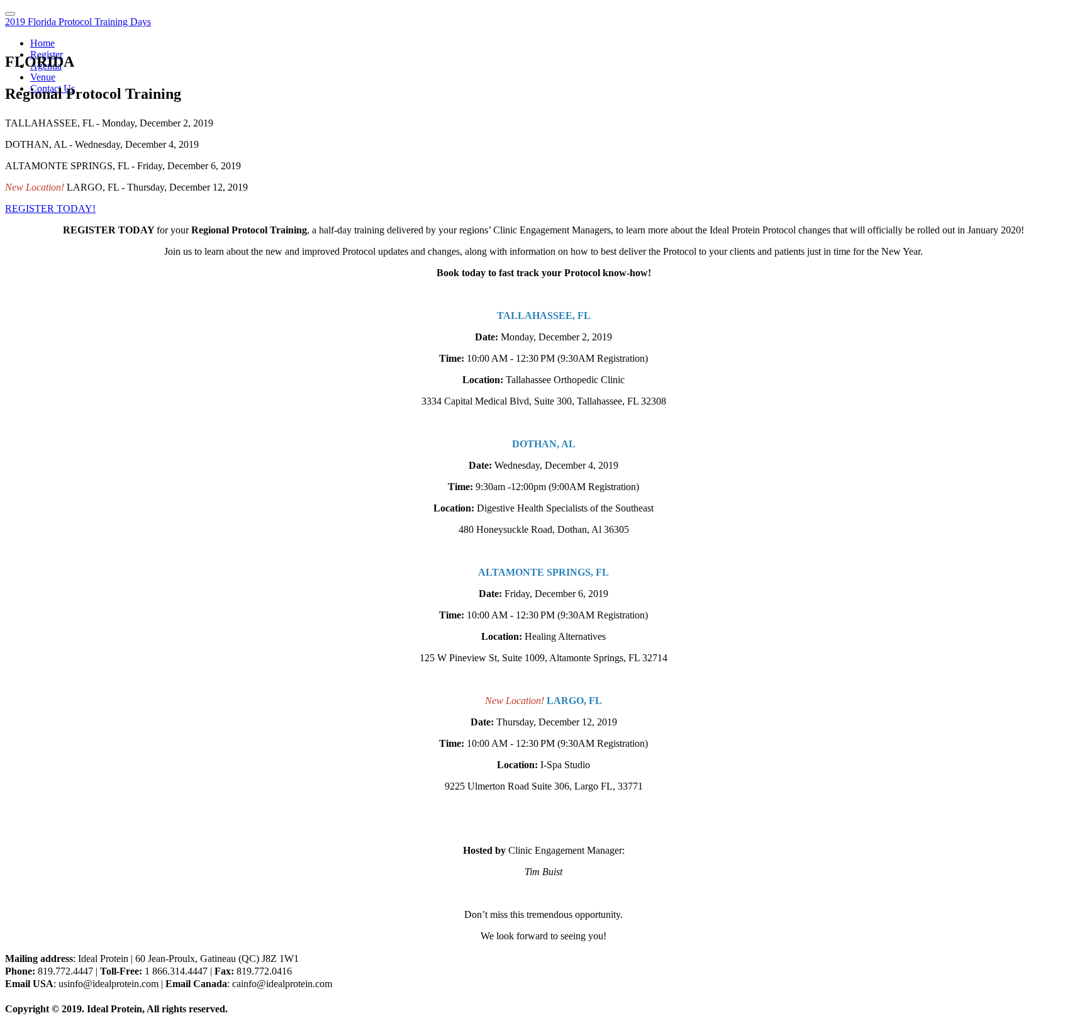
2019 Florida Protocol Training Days (78, 21)
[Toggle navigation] (10, 14)
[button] (50, 208)
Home (42, 43)
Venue (42, 77)
